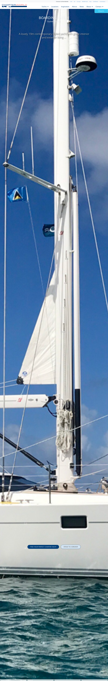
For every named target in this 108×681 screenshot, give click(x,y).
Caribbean (95, 1)
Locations (54, 6)
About (88, 6)
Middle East (85, 1)
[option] (54, 340)
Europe (78, 1)
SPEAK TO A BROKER (71, 547)
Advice (74, 6)
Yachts (44, 6)
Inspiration (65, 6)
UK (74, 1)
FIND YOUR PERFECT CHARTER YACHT (43, 547)
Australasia (102, 1)
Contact (98, 6)
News (82, 6)
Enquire (101, 11)
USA (71, 1)
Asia (90, 1)
